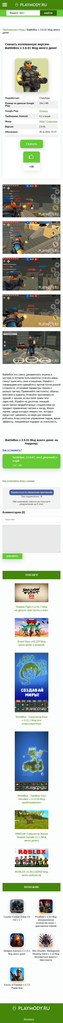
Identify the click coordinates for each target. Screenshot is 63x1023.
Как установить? (12, 450)
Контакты (29, 1019)
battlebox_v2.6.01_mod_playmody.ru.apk (35, 461)
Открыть (43, 111)
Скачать (31, 143)
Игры (41, 121)
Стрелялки (51, 121)
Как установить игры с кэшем (18, 480)
